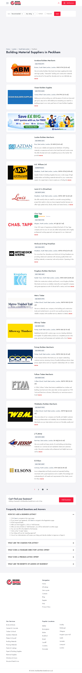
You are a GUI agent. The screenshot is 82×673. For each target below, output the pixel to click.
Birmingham (45, 629)
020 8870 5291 (39, 326)
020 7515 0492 (39, 91)
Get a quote (45, 590)
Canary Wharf (38, 95)
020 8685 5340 (39, 378)
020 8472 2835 (39, 437)
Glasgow (62, 631)
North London (44, 224)
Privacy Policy (46, 607)
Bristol (44, 639)
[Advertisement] (41, 32)
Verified (40, 14)
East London (47, 95)
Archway (36, 468)
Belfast (44, 626)
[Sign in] (59, 3)
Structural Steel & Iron (12, 661)
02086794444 (39, 168)
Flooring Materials (11, 645)
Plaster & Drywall (11, 638)
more (36, 79)
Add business (66, 500)
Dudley (62, 625)
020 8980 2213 (39, 141)
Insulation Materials (11, 635)
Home (44, 584)
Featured (49, 14)
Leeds (61, 638)
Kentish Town (38, 278)
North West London (48, 278)
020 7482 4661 (39, 274)
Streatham (37, 171)
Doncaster (45, 649)
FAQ (43, 604)
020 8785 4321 (39, 351)
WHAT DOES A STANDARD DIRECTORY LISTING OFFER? (28, 550)
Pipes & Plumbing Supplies (14, 651)
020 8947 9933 (39, 407)
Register (44, 600)
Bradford (45, 636)
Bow (35, 144)
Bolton (44, 632)
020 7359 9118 (39, 220)
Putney (36, 330)
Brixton (36, 67)
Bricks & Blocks (10, 625)
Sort (9, 14)
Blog (43, 597)
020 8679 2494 (40, 192)
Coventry (44, 646)
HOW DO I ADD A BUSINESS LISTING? (22, 514)
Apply (57, 14)
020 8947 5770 (39, 299)
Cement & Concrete (12, 628)
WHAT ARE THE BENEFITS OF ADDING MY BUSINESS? (28, 564)
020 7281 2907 (39, 464)
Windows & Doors (11, 658)
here (15, 518)
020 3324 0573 (39, 247)
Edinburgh (63, 628)
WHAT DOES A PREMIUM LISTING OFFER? (23, 557)
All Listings (45, 587)
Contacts (44, 594)
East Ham (37, 441)
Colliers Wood (38, 302)
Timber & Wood (11, 631)
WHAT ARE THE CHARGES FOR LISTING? (23, 543)
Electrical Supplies (11, 655)
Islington (36, 224)
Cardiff (44, 642)
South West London (44, 67)
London (53, 67)
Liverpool (62, 645)
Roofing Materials (11, 641)
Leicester (62, 641)
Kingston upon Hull (65, 635)
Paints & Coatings (11, 648)
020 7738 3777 (39, 64)
